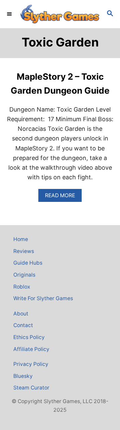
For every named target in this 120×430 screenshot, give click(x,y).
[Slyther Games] (60, 14)
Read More (63, 197)
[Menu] (10, 14)
